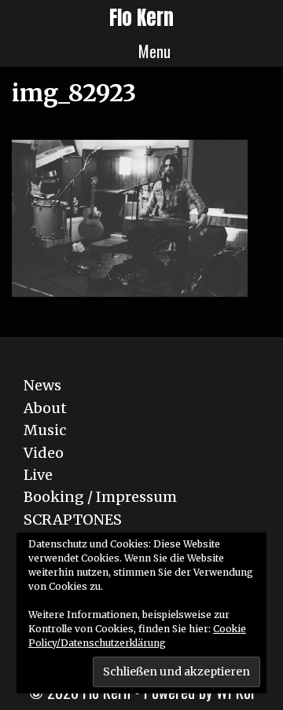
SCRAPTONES (73, 520)
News (42, 385)
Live (38, 475)
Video (44, 453)
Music (45, 430)
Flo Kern (141, 17)
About (45, 408)
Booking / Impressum (100, 497)
